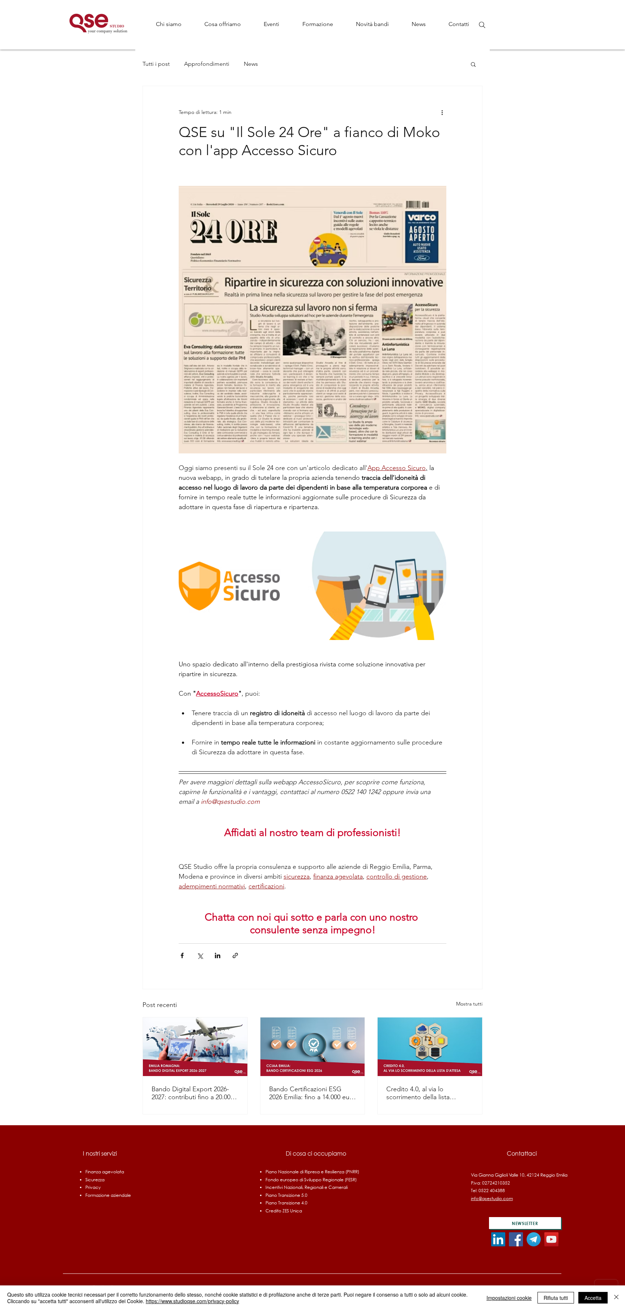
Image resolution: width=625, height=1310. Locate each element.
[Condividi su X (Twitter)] (199, 955)
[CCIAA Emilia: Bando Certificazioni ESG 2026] (312, 1046)
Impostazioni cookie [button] (509, 1297)
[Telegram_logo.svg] (534, 1239)
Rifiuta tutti (556, 1297)
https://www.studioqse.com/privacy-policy (192, 1301)
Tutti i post (156, 63)
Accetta (592, 1297)
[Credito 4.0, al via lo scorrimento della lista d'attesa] (430, 1046)
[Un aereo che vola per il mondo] (195, 1046)
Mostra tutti (469, 1003)
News (251, 63)
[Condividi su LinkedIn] (217, 955)
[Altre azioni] (442, 112)
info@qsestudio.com (492, 1198)
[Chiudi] (616, 1297)
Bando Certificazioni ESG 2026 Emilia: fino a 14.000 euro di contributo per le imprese (312, 1093)
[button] (222, 24)
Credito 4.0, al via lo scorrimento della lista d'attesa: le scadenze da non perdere (427, 1093)
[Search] (482, 25)
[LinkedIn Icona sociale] (498, 1239)
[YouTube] (551, 1239)
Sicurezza (95, 1180)
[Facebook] (516, 1239)
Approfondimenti (206, 63)
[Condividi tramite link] (235, 955)
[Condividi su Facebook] (182, 955)
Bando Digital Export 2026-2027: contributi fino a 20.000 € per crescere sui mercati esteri (195, 1093)
